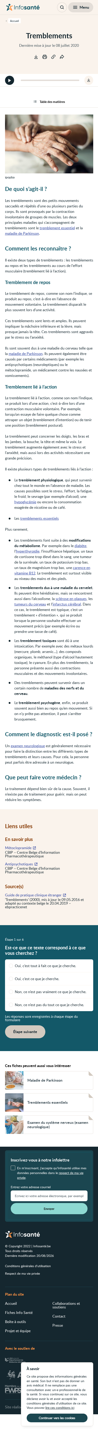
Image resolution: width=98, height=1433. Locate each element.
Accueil (11, 1303)
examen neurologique (28, 745)
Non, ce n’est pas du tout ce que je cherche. (49, 1004)
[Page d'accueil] (23, 7)
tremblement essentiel (57, 227)
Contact (58, 1316)
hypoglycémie (25, 501)
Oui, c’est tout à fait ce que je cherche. (45, 965)
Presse (57, 1325)
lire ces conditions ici (59, 1407)
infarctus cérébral (67, 604)
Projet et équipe (18, 1330)
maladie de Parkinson (22, 233)
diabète (80, 545)
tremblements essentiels (39, 518)
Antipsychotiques (19, 864)
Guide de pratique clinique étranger (33, 895)
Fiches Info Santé (19, 1312)
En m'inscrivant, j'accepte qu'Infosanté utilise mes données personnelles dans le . (51, 1173)
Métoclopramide (18, 847)
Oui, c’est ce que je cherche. (37, 978)
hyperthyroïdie (27, 551)
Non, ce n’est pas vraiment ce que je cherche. (50, 991)
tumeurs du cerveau (30, 604)
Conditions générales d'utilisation (28, 1266)
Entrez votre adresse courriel (31, 1187)
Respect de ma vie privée (22, 1273)
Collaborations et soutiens (66, 1305)
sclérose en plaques (71, 598)
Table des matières (52, 101)
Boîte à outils (15, 1321)
